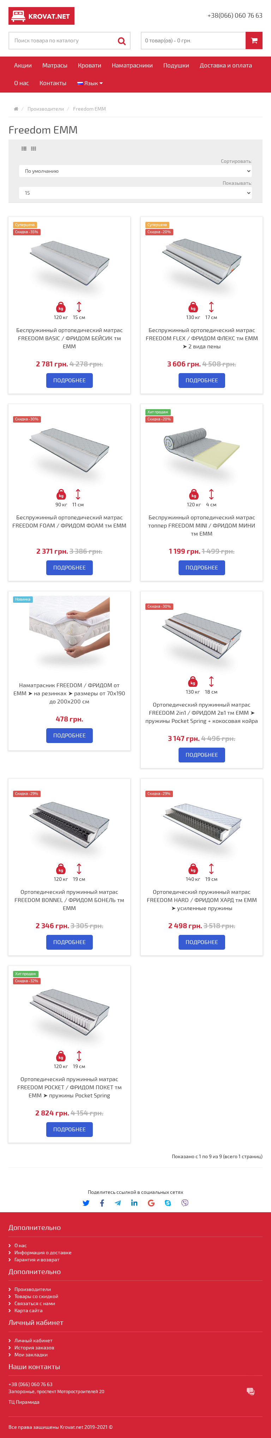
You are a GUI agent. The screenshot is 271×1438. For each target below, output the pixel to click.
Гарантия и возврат (37, 1260)
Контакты (53, 83)
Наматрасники (132, 65)
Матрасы (54, 65)
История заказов (34, 1348)
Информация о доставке (43, 1253)
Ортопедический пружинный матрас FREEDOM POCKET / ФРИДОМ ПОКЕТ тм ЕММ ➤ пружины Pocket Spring (69, 1087)
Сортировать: (236, 161)
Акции (23, 65)
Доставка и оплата (226, 65)
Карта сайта (29, 1311)
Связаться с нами (34, 1304)
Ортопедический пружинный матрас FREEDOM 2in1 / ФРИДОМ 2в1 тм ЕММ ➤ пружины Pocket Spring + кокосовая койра (201, 713)
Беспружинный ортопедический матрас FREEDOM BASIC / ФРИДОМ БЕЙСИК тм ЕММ (69, 338)
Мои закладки (31, 1355)
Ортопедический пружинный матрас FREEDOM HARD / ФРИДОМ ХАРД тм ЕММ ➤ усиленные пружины (202, 900)
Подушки (176, 65)
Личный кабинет (33, 1341)
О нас (21, 83)
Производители (32, 1289)
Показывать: (237, 183)
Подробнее (69, 380)
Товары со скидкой (36, 1296)
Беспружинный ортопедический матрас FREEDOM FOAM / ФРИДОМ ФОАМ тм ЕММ (69, 521)
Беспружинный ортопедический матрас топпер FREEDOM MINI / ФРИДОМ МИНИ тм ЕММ (201, 525)
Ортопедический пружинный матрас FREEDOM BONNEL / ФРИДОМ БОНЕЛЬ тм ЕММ (69, 900)
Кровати (89, 65)
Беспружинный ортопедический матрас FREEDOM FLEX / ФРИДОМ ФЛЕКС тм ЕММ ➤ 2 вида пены (202, 338)
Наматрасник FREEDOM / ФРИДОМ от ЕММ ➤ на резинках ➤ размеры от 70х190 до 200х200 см (69, 693)
